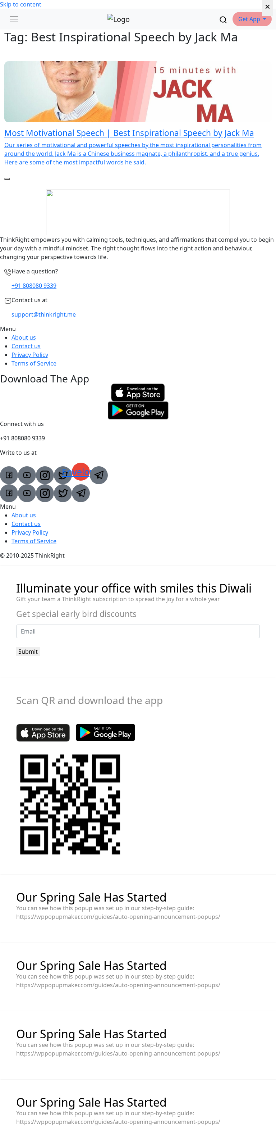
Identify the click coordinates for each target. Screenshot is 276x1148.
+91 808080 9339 (34, 286)
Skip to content (20, 4)
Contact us (26, 346)
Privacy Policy (30, 355)
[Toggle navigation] (14, 19)
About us (24, 337)
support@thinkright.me (44, 314)
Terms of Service (34, 363)
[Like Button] (7, 179)
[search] (223, 19)
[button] (252, 19)
